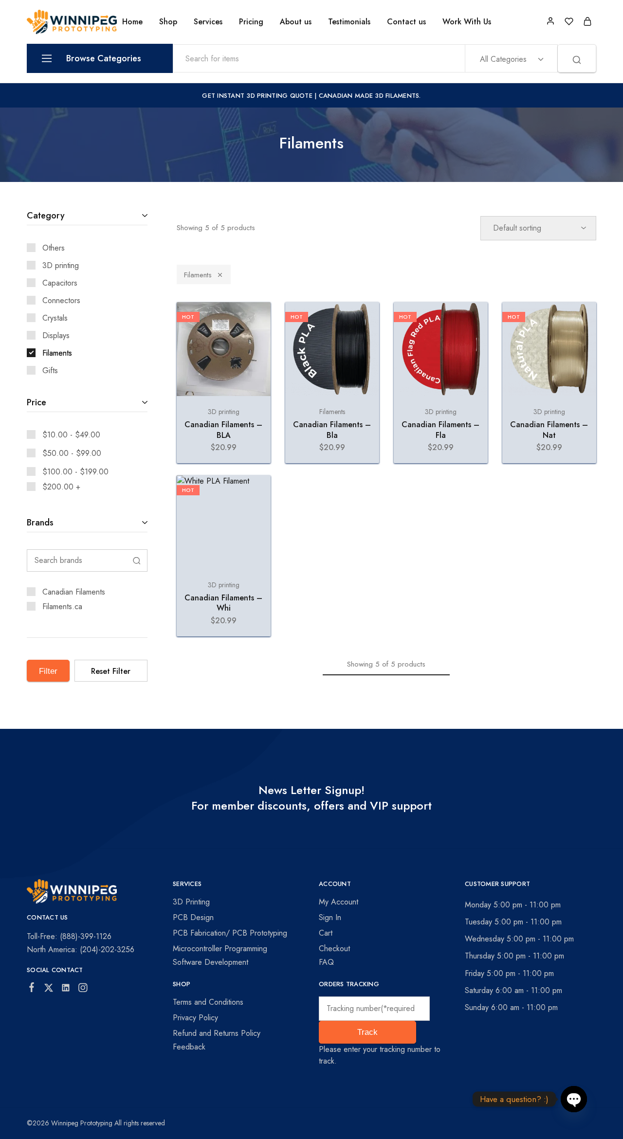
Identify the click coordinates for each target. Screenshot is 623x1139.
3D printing (223, 411)
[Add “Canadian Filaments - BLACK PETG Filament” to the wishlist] (254, 321)
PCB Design (193, 917)
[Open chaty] (574, 1099)
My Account (338, 901)
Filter (48, 671)
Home (132, 22)
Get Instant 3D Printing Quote (257, 95)
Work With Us (466, 22)
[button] (224, 391)
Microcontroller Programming (220, 948)
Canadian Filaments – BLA (223, 429)
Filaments (198, 275)
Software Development (210, 962)
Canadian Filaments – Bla (332, 429)
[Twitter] (48, 989)
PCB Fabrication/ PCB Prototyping (230, 933)
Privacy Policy (195, 1017)
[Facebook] (31, 989)
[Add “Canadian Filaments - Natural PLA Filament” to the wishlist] (579, 321)
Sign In (330, 917)
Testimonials (349, 22)
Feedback (189, 1046)
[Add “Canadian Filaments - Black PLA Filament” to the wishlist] (362, 321)
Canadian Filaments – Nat (549, 429)
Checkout (334, 948)
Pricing (251, 22)
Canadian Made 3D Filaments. (370, 95)
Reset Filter (110, 671)
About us (296, 22)
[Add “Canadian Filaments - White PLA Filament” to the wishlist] (254, 495)
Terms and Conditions (208, 1002)
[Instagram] (83, 989)
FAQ (326, 962)
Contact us (406, 22)
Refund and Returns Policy (216, 1033)
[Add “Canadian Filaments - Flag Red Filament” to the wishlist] (471, 321)
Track (367, 1032)
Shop (168, 22)
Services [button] (208, 22)
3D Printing (191, 901)
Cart (325, 933)
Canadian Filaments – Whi (223, 603)
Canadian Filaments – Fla (440, 429)
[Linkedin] (65, 989)
